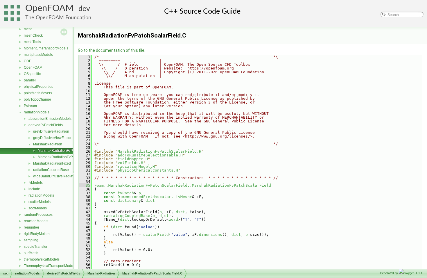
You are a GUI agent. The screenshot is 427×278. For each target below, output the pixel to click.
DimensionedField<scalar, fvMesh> (155, 197)
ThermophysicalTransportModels (50, 266)
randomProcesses (38, 215)
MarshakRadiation (47, 144)
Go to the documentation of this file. (111, 50)
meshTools (32, 42)
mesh (28, 29)
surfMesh (31, 253)
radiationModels (36, 112)
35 (84, 185)
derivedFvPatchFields (45, 125)
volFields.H (130, 163)
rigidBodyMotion (37, 234)
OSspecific (32, 74)
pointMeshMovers (38, 93)
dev (84, 9)
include (34, 189)
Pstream (30, 106)
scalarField (156, 234)
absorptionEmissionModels (49, 119)
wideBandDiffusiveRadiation (55, 176)
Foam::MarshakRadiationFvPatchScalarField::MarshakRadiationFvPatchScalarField (182, 185)
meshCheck (33, 35)
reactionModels (36, 221)
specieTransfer (35, 247)
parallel (30, 80)
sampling (31, 240)
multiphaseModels (38, 55)
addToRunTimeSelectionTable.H (150, 155)
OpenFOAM (49, 8)
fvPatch (126, 193)
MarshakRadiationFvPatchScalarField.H (69, 157)
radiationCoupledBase (51, 170)
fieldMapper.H (133, 159)
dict (150, 200)
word (173, 219)
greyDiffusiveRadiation (51, 131)
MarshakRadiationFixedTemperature (62, 163)
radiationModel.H (136, 166)
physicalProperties (38, 87)
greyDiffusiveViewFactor (52, 138)
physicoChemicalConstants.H (148, 170)
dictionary (129, 200)
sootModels (37, 208)
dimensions (210, 234)
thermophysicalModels (42, 259)
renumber (31, 227)
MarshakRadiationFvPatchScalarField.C (69, 151)
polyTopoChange (37, 99)
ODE (27, 61)
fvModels (35, 183)
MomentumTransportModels (46, 48)
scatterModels (39, 202)
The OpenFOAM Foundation (58, 17)
